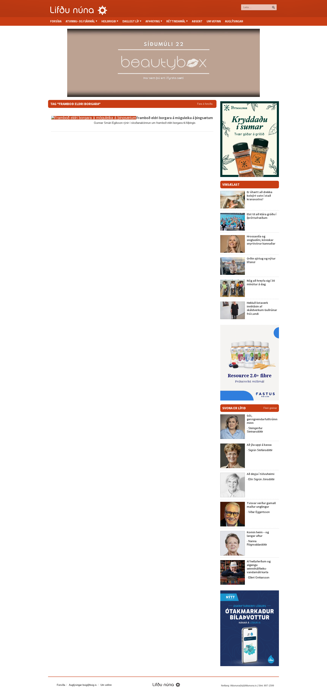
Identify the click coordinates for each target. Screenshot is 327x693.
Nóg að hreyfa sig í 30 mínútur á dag (261, 282)
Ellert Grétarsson (258, 577)
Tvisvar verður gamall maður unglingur (261, 504)
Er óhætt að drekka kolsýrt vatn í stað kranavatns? (259, 195)
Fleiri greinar (270, 408)
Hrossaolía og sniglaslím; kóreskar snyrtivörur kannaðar (261, 239)
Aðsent (197, 21)
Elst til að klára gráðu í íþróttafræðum (261, 216)
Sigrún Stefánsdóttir (260, 450)
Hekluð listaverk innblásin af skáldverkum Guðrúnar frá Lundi (262, 308)
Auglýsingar (234, 21)
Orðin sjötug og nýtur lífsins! (261, 260)
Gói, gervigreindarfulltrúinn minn (262, 419)
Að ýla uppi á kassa (259, 445)
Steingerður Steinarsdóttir (255, 429)
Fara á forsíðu (205, 103)
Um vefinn (214, 21)
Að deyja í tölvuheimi (261, 474)
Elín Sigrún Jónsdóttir (261, 479)
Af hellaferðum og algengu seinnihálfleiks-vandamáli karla (259, 566)
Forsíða (56, 21)
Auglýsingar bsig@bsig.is (83, 685)
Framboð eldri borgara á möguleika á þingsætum (174, 117)
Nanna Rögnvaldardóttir (257, 542)
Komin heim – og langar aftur (258, 534)
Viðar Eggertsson (259, 512)
